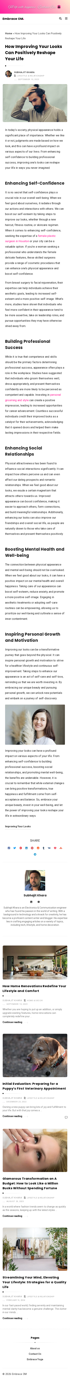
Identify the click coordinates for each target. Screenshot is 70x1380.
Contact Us (35, 1354)
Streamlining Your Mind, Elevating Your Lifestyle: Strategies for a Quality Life (34, 1282)
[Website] (39, 902)
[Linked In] (31, 902)
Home (8, 33)
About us (35, 1348)
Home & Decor (35, 1000)
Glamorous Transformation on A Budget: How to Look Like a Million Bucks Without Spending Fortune (30, 1183)
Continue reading (12, 1022)
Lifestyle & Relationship (30, 76)
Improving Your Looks (18, 826)
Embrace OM (13, 19)
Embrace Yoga (35, 1359)
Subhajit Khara (24, 72)
